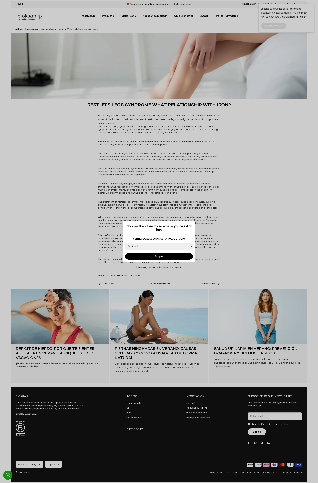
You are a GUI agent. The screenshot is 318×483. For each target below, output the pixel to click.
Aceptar (159, 256)
